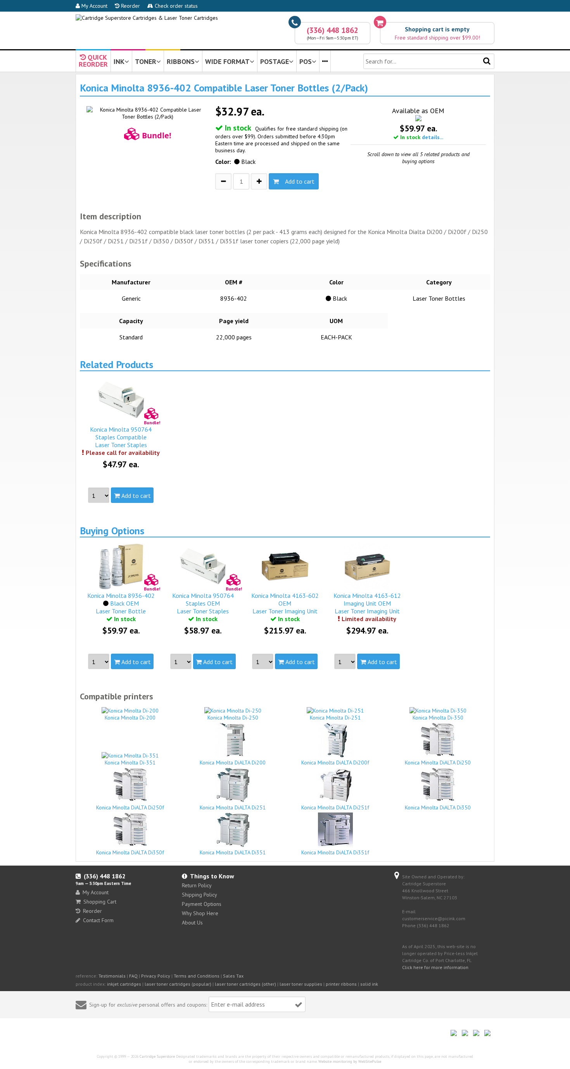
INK (119, 61)
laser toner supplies (301, 984)
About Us (192, 922)
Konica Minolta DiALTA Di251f (335, 807)
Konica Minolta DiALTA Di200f (335, 762)
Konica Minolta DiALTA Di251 (233, 807)
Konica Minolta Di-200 (130, 717)
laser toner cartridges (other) (245, 984)
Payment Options (201, 903)
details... (432, 137)
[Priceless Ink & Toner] (147, 17)
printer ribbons (341, 984)
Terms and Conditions (196, 976)
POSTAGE (274, 61)
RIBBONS (181, 61)
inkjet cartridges (124, 984)
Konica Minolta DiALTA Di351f (335, 852)
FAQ (133, 976)
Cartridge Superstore (157, 1056)
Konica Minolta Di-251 (335, 717)
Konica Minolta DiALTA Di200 (233, 762)
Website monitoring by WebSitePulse (349, 1061)
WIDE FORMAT (227, 61)
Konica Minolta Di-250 (232, 717)
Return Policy (197, 885)
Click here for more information (435, 967)
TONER (145, 61)
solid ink (369, 984)
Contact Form (98, 920)
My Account (93, 5)
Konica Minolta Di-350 (438, 717)
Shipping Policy (199, 894)
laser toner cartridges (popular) (178, 984)
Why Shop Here (200, 913)
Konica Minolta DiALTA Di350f (130, 852)
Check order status (175, 5)
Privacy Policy (155, 976)
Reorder (129, 5)
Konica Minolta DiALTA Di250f (130, 807)
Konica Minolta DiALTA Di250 (438, 762)
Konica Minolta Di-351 (130, 762)
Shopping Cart (99, 901)
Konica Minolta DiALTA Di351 (233, 852)
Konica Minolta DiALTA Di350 (438, 807)
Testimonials (112, 976)
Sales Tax (233, 976)
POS (305, 61)
